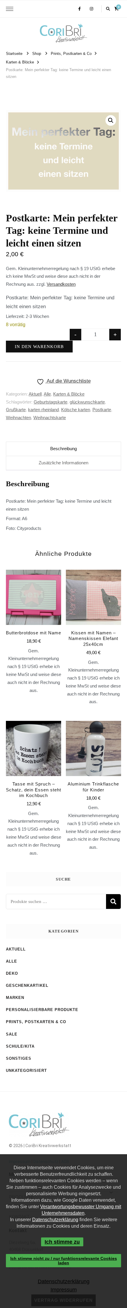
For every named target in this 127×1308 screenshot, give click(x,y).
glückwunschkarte (87, 401)
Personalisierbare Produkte (42, 1009)
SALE (11, 1034)
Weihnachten (18, 417)
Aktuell (35, 393)
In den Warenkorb (39, 346)
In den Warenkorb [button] (34, 774)
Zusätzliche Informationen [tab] (63, 462)
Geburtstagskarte (50, 401)
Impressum (63, 1290)
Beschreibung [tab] (63, 448)
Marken (15, 997)
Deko (12, 973)
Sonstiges (18, 1058)
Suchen (113, 901)
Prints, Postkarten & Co (36, 1022)
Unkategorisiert (26, 1070)
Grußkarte (16, 409)
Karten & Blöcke (68, 393)
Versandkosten (61, 284)
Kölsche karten (75, 409)
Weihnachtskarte (49, 417)
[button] (110, 120)
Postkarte (101, 409)
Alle (47, 393)
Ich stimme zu (62, 1242)
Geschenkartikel (27, 985)
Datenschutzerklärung (55, 1219)
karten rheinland (43, 409)
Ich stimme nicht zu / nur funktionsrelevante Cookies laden (63, 1260)
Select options (34, 621)
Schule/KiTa (20, 1046)
